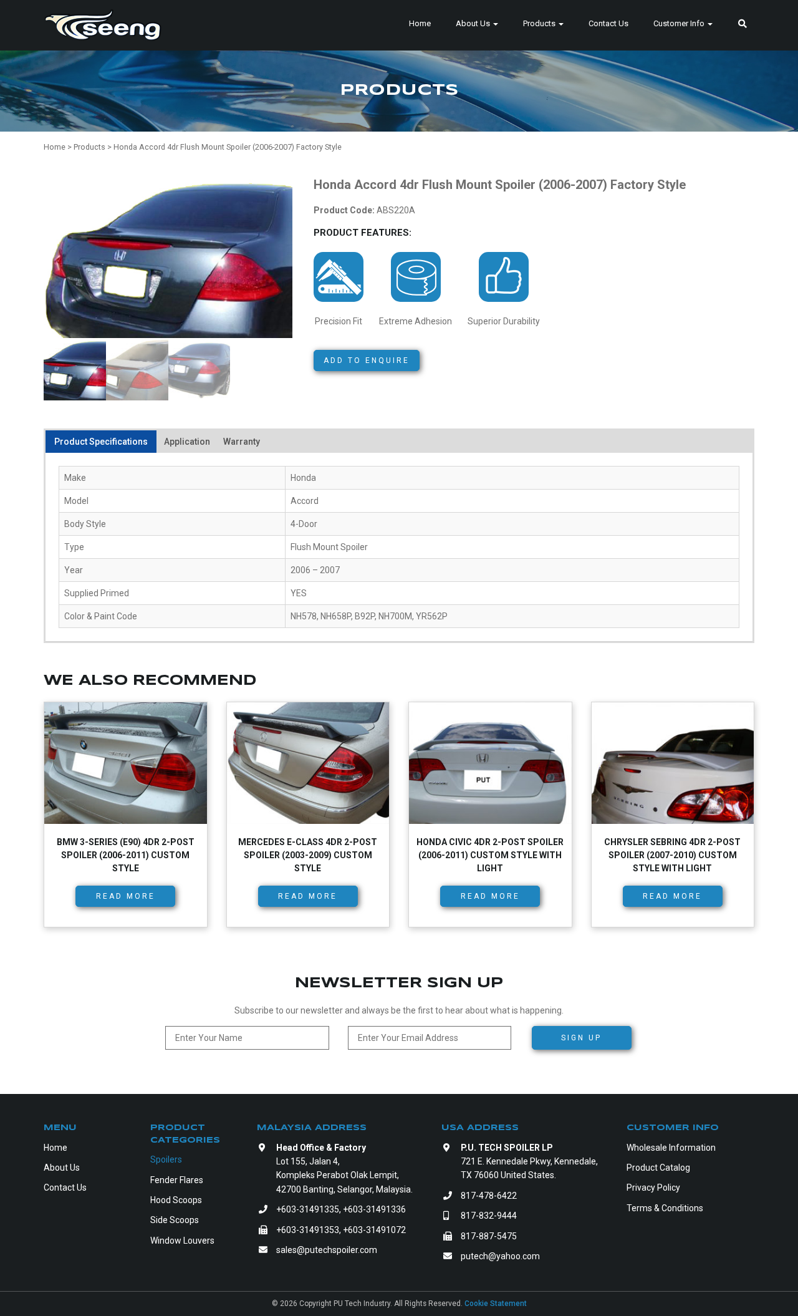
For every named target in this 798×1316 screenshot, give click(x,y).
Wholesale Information (671, 1148)
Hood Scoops (176, 1200)
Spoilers (166, 1159)
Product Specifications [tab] (101, 442)
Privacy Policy (653, 1188)
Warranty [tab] (241, 442)
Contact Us (608, 23)
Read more (125, 896)
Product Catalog (658, 1168)
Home (420, 23)
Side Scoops (174, 1220)
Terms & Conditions (665, 1208)
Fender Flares (176, 1180)
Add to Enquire (367, 360)
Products (540, 23)
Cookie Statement (495, 1303)
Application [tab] (187, 442)
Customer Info (679, 23)
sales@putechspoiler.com (326, 1250)
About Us (474, 23)
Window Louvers (182, 1241)
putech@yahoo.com (500, 1256)
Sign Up (581, 1037)
